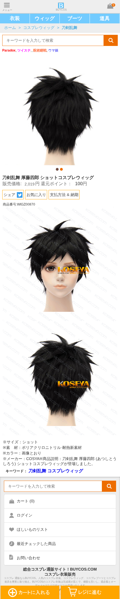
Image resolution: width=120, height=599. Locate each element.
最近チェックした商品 (36, 543)
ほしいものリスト (32, 529)
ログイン (24, 515)
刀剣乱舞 (69, 27)
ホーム (10, 27)
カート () (26, 501)
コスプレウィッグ (38, 27)
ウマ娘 (53, 50)
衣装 (15, 18)
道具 (105, 18)
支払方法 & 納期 (64, 194)
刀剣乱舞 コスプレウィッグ (55, 470)
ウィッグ (45, 18)
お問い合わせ (28, 558)
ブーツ (74, 18)
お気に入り (36, 194)
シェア (9, 194)
